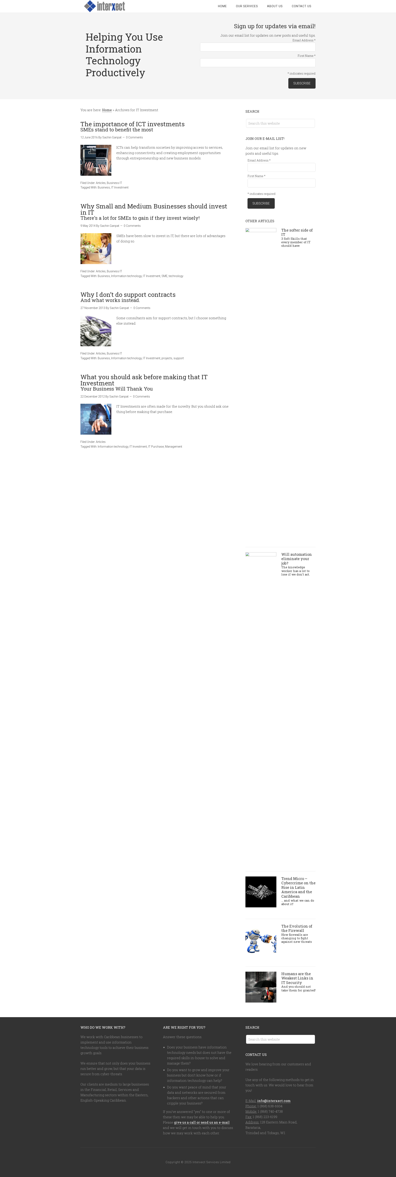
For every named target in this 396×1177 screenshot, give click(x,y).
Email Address (304, 40)
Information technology (126, 276)
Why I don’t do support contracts (128, 296)
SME (164, 276)
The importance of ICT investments (132, 126)
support (178, 358)
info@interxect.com (274, 1101)
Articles (101, 183)
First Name (307, 56)
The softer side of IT (297, 238)
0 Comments (134, 137)
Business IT (114, 183)
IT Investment (119, 187)
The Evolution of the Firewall (296, 934)
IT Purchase (156, 446)
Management (173, 446)
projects (166, 358)
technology (176, 276)
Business (104, 187)
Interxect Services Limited (113, 6)
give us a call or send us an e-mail (202, 1122)
